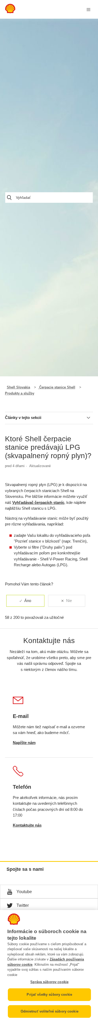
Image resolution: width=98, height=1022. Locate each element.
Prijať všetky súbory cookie (49, 994)
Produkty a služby (19, 393)
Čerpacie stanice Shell (56, 387)
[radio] (25, 601)
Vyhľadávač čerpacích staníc (38, 502)
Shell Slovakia (18, 387)
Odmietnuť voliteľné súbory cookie (49, 1011)
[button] (49, 891)
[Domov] (10, 12)
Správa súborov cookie (49, 982)
